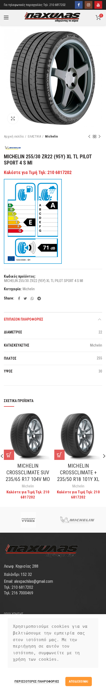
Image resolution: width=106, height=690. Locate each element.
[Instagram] (88, 5)
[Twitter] (25, 298)
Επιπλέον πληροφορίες (23, 319)
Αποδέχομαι (78, 681)
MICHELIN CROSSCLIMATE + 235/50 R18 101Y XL (78, 472)
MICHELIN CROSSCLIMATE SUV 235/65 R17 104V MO (28, 472)
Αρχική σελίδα (14, 136)
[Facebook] (79, 5)
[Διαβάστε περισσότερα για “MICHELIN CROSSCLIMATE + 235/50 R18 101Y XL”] (59, 455)
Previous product (89, 136)
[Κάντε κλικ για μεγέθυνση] (13, 118)
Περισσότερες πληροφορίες (36, 681)
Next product (99, 136)
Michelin (51, 136)
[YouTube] (98, 5)
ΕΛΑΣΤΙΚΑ (34, 136)
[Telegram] (39, 298)
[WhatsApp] (32, 298)
